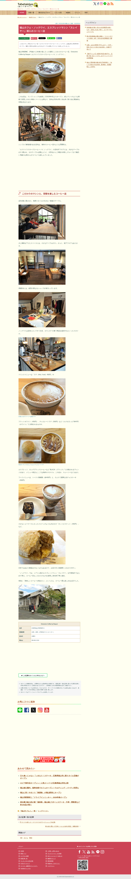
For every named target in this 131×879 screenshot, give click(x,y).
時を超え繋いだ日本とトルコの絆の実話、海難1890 (62, 826)
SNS (86, 12)
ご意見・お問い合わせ (53, 851)
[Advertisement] (49, 172)
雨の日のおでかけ (44, 12)
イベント (77, 12)
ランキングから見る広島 (27, 861)
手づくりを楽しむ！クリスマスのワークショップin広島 (37, 822)
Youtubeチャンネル (26, 868)
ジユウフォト (51, 866)
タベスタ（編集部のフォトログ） (29, 866)
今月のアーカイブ (25, 863)
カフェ (26, 838)
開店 (30, 838)
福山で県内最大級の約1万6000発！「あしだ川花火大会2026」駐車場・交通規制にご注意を (99, 65)
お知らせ (60, 856)
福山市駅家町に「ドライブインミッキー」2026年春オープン (43, 797)
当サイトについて (52, 856)
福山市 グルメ (34, 38)
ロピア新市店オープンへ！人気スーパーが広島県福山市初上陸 (44, 783)
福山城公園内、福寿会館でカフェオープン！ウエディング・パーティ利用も (49, 788)
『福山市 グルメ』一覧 (27, 811)
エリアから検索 (25, 856)
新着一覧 (31, 12)
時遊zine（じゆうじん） (54, 863)
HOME (22, 12)
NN (21, 838)
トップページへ (43, 811)
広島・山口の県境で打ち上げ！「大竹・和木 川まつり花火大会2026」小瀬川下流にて (99, 47)
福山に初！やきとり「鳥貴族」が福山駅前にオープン (41, 793)
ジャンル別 (58, 12)
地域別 (68, 12)
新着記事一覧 (24, 858)
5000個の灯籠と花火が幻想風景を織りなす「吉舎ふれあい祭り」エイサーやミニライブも (99, 30)
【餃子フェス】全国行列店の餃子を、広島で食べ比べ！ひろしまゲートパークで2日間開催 (99, 56)
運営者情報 (50, 861)
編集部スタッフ (52, 858)
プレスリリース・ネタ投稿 (54, 853)
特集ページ (23, 853)
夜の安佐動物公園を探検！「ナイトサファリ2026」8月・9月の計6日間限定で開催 (99, 38)
